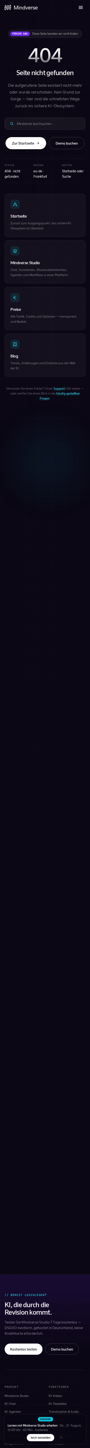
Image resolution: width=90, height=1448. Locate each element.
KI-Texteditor (58, 1404)
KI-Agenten (13, 1411)
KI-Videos (55, 1396)
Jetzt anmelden (40, 1437)
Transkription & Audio (64, 1411)
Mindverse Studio (17, 1396)
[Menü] (80, 7)
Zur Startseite (23, 143)
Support (59, 388)
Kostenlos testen (23, 1349)
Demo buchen (67, 143)
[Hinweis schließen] (61, 1437)
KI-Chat (10, 1404)
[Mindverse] (21, 7)
